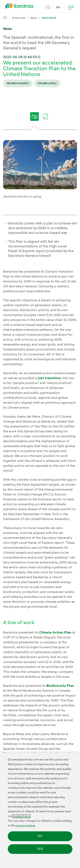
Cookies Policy (21, 816)
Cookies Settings (25, 825)
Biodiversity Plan (60, 686)
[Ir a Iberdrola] (20, 7)
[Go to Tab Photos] (34, 119)
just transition (49, 378)
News (33, 18)
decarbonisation (17, 83)
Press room (18, 18)
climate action (47, 83)
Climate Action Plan (55, 632)
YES (40, 849)
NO (40, 836)
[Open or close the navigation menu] (71, 7)
